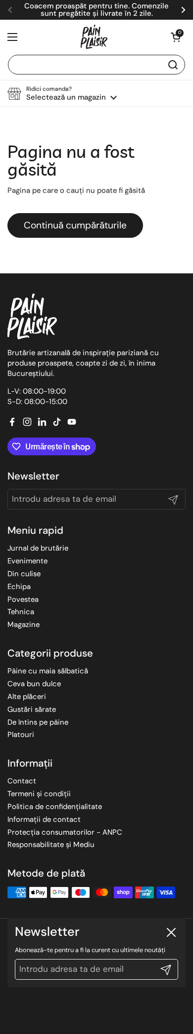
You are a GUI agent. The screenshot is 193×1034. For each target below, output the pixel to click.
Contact (21, 781)
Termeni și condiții (39, 794)
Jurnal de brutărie (37, 548)
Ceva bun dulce (34, 684)
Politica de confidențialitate (54, 807)
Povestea (23, 599)
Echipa (19, 586)
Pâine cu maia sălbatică (47, 671)
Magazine (23, 624)
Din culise (24, 574)
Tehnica (20, 612)
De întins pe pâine (37, 722)
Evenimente (27, 561)
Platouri (20, 734)
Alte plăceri (26, 697)
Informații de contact (44, 819)
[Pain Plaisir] (94, 37)
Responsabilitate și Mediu (51, 844)
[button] (176, 37)
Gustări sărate (31, 709)
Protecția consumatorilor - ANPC (64, 832)
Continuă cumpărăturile (75, 225)
